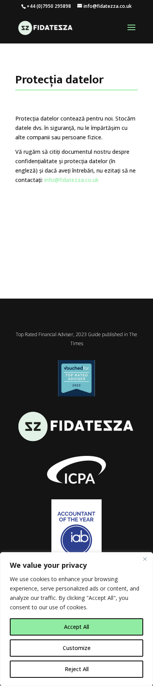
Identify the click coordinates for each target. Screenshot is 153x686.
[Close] (144, 559)
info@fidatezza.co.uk (71, 180)
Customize (77, 648)
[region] (76, 619)
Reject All (77, 669)
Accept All (76, 626)
